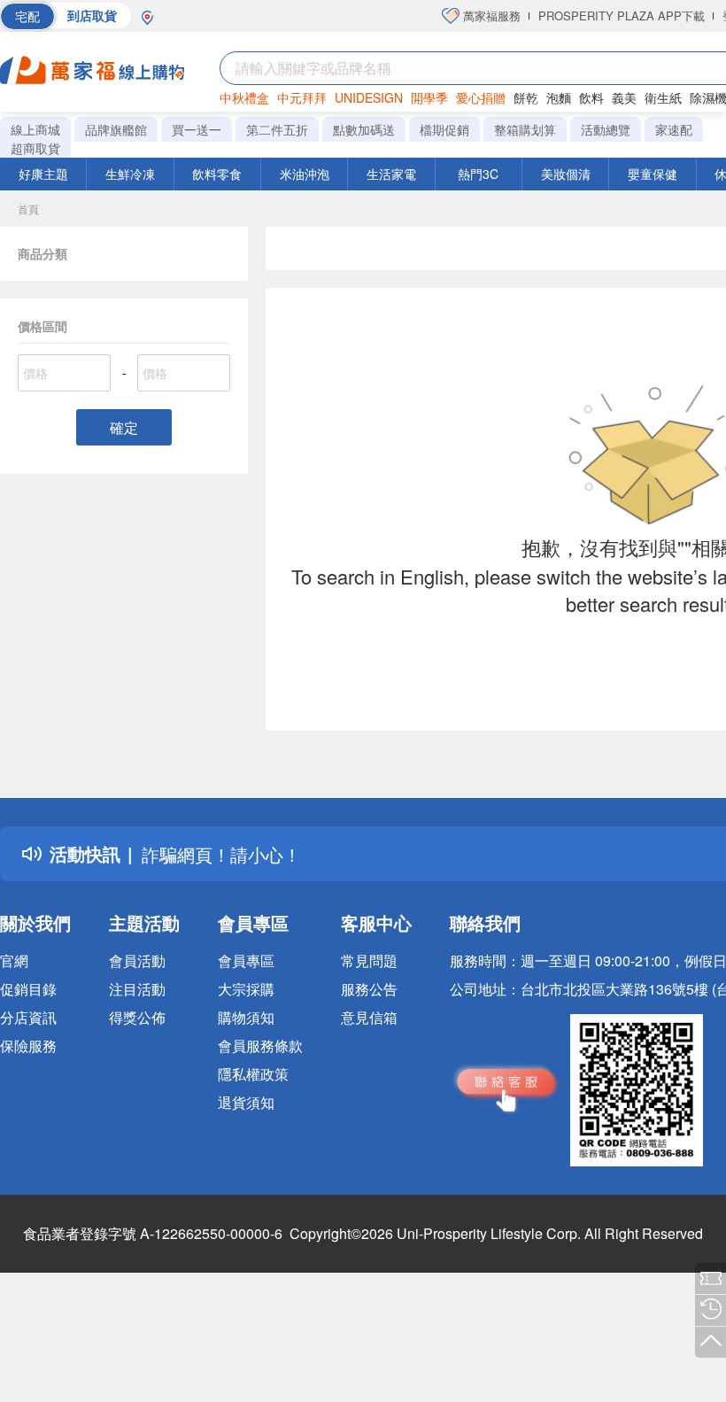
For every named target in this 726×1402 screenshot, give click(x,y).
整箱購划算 (525, 129)
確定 (124, 427)
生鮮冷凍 (130, 173)
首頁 (28, 208)
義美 (624, 97)
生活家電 (391, 173)
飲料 (591, 97)
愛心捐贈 (481, 97)
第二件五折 (277, 129)
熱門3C (478, 173)
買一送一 (196, 129)
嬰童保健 (652, 173)
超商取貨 (35, 148)
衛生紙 (663, 97)
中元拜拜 (302, 97)
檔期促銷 (444, 129)
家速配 (673, 129)
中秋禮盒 (244, 97)
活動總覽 (605, 129)
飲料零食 (217, 173)
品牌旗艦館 (116, 129)
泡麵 (558, 97)
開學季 (429, 97)
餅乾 (526, 97)
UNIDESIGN (369, 97)
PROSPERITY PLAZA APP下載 (621, 15)
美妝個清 (566, 173)
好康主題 (43, 173)
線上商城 (35, 129)
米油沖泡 (304, 173)
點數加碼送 (364, 129)
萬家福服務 (490, 15)
